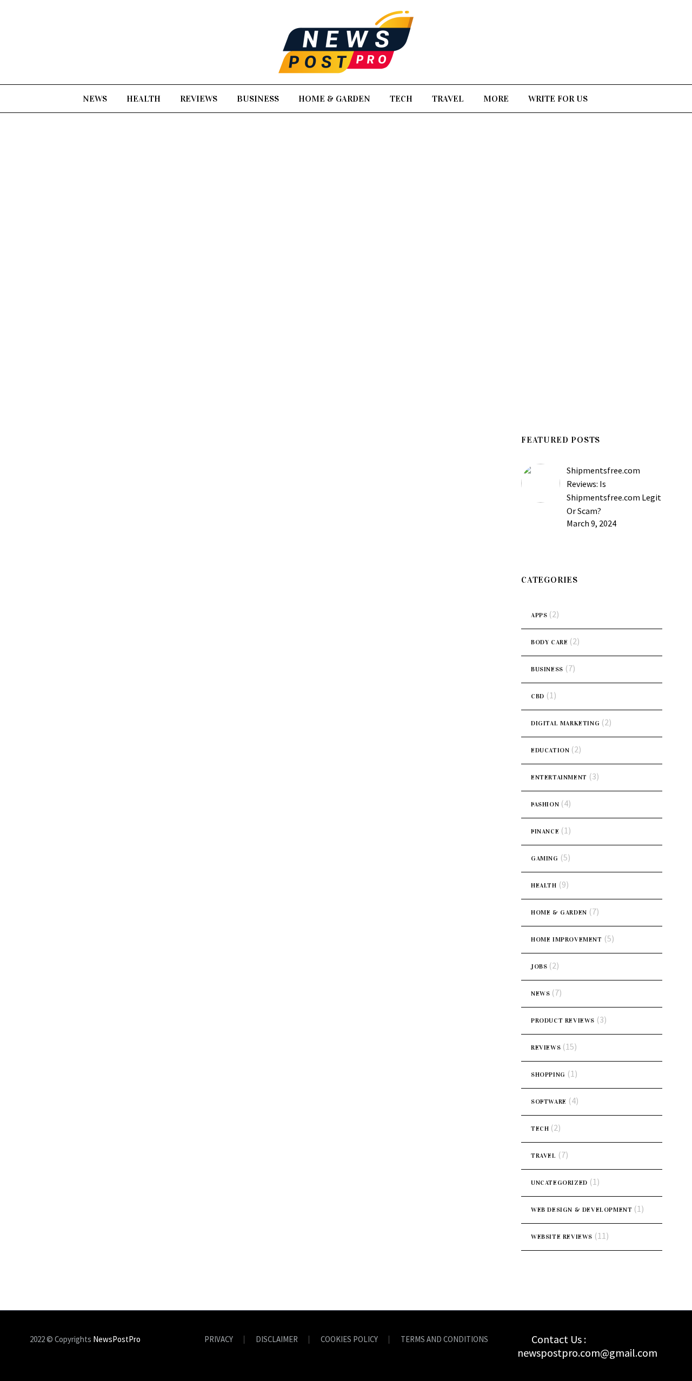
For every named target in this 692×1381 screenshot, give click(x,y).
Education (550, 750)
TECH (401, 99)
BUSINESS (258, 99)
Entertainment (559, 777)
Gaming (544, 858)
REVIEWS (198, 99)
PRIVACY (218, 1340)
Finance (545, 831)
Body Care (549, 642)
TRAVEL (448, 99)
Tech (540, 1128)
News (540, 993)
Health (544, 885)
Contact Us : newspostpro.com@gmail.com (587, 1345)
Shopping (548, 1074)
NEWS (95, 99)
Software (549, 1101)
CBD (537, 696)
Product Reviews (563, 1020)
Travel (543, 1155)
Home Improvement (566, 939)
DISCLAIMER (277, 1340)
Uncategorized (559, 1182)
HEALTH (144, 99)
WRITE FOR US (558, 99)
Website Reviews (562, 1236)
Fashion (545, 804)
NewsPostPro (117, 1339)
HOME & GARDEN (334, 99)
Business (547, 669)
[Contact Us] (524, 1336)
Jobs (539, 966)
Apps (539, 615)
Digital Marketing (565, 723)
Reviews (546, 1047)
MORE (496, 99)
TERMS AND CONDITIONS (444, 1340)
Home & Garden (559, 912)
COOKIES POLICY (349, 1340)
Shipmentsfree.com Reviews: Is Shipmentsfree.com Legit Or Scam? (614, 490)
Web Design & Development (581, 1209)
